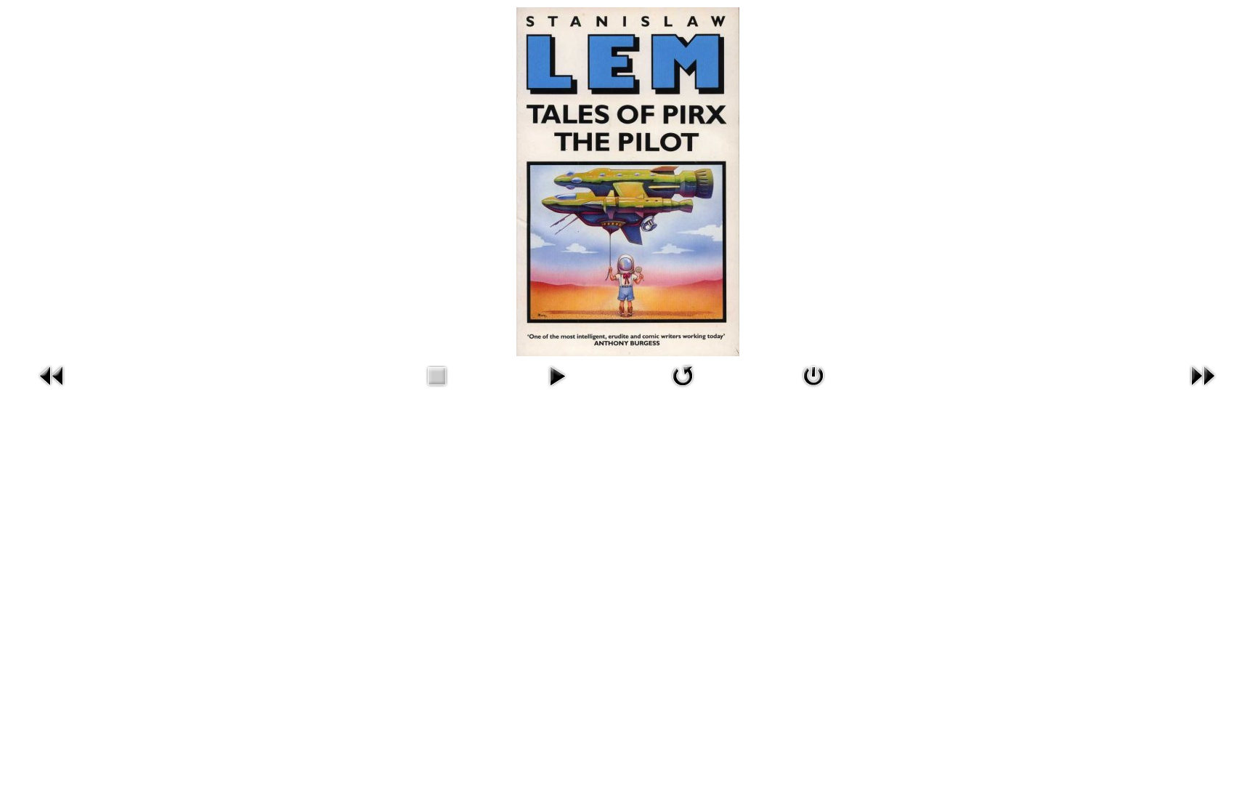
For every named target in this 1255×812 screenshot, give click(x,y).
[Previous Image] (52, 374)
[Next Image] (1202, 374)
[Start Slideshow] (557, 374)
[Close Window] (813, 374)
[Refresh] (683, 374)
